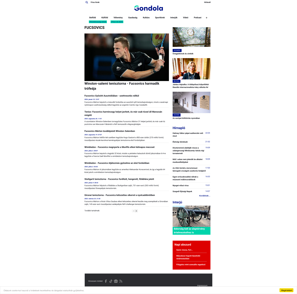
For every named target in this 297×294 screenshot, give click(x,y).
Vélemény (118, 18)
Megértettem (286, 290)
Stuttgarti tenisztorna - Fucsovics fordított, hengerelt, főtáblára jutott (119, 179)
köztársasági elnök (98, 22)
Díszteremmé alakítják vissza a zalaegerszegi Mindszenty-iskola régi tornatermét (188, 150)
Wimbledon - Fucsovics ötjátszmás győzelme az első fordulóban (116, 163)
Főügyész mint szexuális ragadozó (190, 264)
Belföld (92, 18)
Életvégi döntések (180, 142)
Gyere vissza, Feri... (184, 250)
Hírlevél (207, 2)
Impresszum (202, 285)
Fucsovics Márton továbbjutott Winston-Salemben (109, 131)
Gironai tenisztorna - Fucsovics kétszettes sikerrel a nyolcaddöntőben (119, 195)
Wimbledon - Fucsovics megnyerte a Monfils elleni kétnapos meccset (119, 147)
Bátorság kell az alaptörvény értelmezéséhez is (189, 231)
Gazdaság (132, 18)
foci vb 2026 (118, 22)
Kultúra (146, 18)
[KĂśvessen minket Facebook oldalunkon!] (106, 281)
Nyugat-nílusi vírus (181, 185)
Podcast (197, 18)
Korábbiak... (204, 196)
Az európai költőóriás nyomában (186, 118)
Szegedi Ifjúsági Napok (182, 191)
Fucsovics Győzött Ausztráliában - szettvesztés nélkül (111, 95)
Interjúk (173, 18)
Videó (185, 18)
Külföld (104, 18)
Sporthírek (160, 18)
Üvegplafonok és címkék (183, 54)
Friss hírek (95, 2)
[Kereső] (87, 2)
